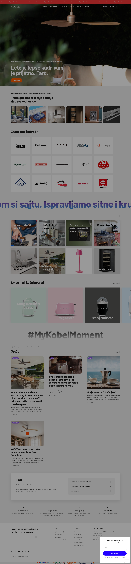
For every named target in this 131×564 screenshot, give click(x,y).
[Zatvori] (127, 539)
